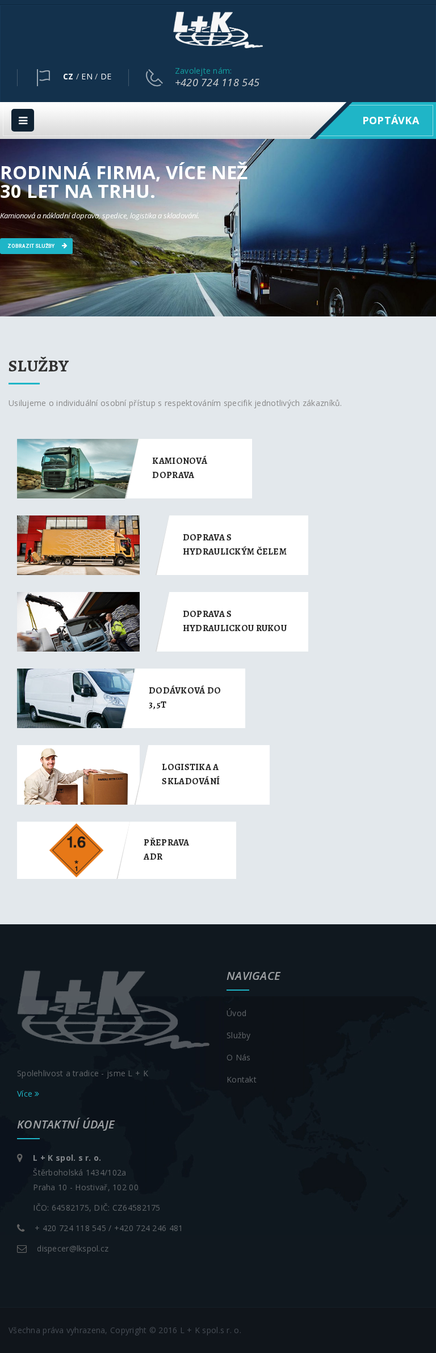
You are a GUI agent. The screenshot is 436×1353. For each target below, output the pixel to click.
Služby (239, 1035)
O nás (238, 1057)
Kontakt (242, 1079)
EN (87, 76)
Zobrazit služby (31, 246)
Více (26, 1093)
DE (106, 76)
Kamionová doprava (179, 468)
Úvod (236, 1013)
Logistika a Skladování (191, 774)
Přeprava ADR (166, 849)
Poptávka (390, 120)
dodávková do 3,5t (185, 697)
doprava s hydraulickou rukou (235, 621)
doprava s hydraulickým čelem (235, 544)
